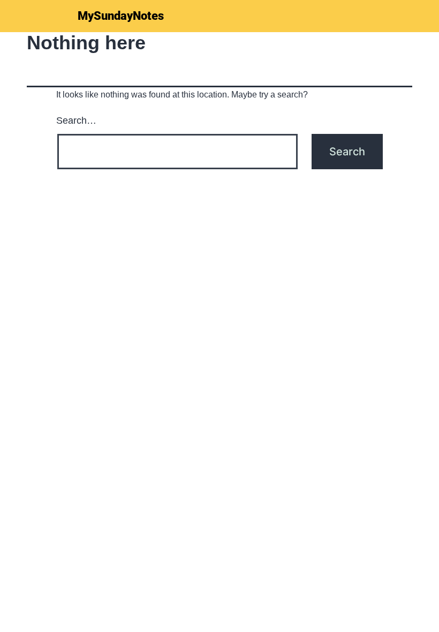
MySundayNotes (121, 15)
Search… (76, 120)
